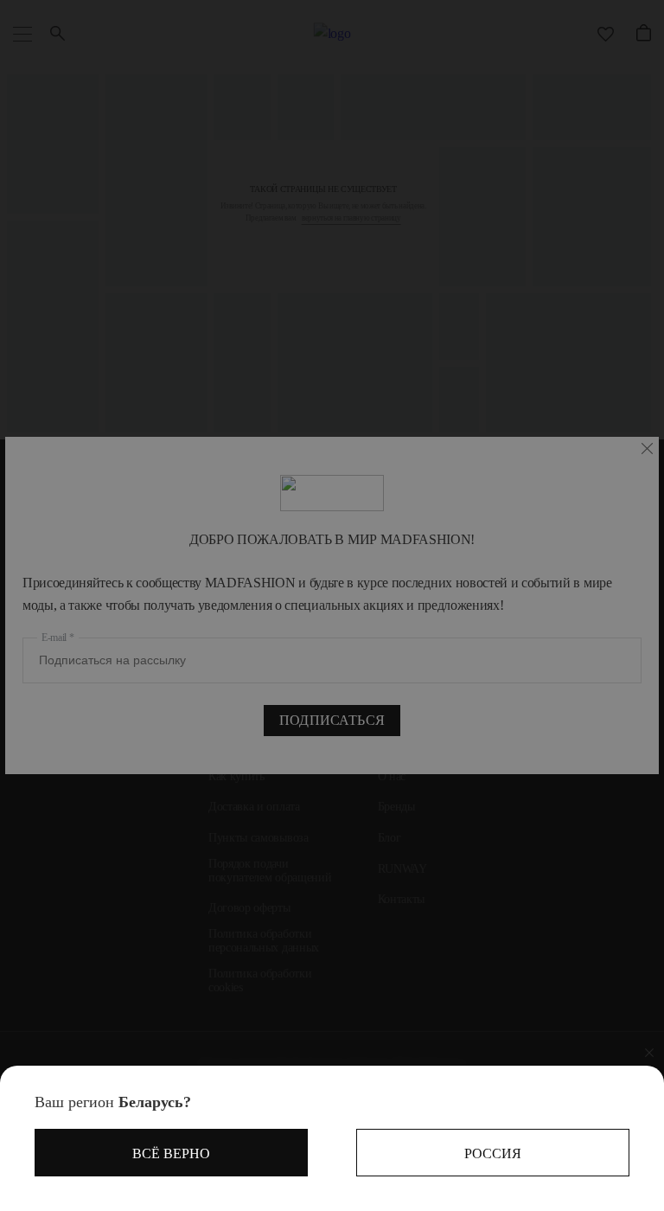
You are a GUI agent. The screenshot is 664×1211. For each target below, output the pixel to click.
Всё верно (171, 1153)
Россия (492, 1153)
